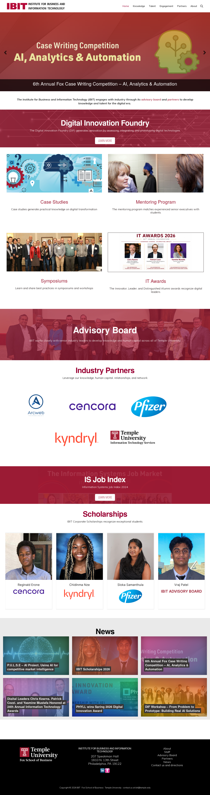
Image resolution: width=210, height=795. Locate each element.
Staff (167, 752)
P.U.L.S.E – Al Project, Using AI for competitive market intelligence (32, 667)
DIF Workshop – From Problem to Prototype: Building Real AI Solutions (172, 708)
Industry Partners (105, 370)
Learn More (105, 141)
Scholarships (105, 513)
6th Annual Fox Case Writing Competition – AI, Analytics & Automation (166, 665)
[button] (201, 6)
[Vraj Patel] (181, 556)
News (167, 762)
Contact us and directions (167, 765)
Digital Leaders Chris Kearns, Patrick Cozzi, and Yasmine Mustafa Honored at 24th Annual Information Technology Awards (36, 704)
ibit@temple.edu (143, 787)
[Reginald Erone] (28, 556)
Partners (167, 758)
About (167, 748)
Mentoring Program (156, 201)
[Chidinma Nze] (79, 556)
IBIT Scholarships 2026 (93, 669)
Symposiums (54, 280)
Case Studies (54, 201)
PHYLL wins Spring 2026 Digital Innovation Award (99, 708)
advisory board (151, 99)
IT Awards (155, 281)
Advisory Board (105, 330)
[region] (105, 51)
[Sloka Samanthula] (130, 556)
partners (173, 99)
